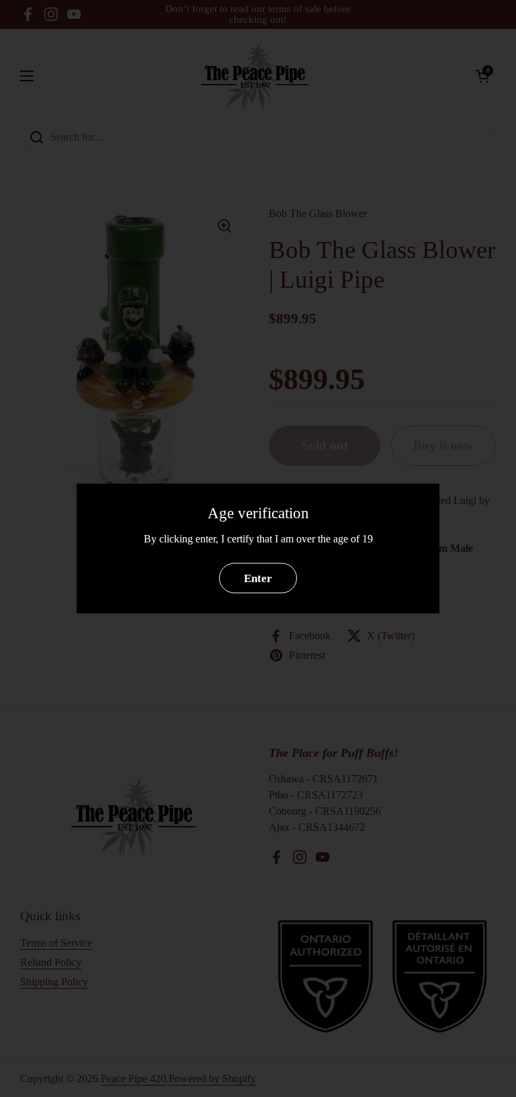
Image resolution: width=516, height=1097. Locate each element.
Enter (258, 577)
